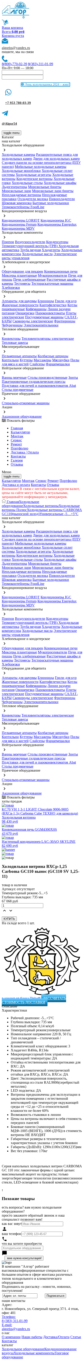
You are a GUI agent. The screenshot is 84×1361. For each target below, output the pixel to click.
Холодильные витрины (41, 506)
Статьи (75, 1337)
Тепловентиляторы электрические (48, 338)
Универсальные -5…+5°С (58, 514)
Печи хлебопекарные (29, 279)
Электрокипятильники (41, 325)
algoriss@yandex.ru (16, 48)
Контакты (18, 456)
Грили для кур (66, 301)
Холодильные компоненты (34, 1353)
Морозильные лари (16, 191)
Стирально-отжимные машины (26, 403)
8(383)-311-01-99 (40, 64)
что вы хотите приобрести (22, 1243)
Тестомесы (22, 283)
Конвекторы (11, 338)
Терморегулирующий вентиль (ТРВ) (30, 246)
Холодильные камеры (18, 154)
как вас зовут (12, 1224)
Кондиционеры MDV (18, 228)
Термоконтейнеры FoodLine (23, 207)
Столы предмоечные (17, 390)
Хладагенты (51, 250)
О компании (11, 1337)
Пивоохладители (62, 199)
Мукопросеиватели (52, 275)
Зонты (73, 377)
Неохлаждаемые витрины (21, 195)
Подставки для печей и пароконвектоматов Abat (39, 385)
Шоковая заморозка (17, 203)
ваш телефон (11, 1234)
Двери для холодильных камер (56, 158)
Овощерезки (24, 313)
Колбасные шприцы (53, 356)
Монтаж (17, 436)
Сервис (41, 481)
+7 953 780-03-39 (18, 103)
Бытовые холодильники (50, 203)
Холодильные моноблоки (21, 171)
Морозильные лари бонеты (52, 191)
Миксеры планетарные (19, 275)
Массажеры (42, 360)
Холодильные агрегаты (33, 175)
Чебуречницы (12, 325)
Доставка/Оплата (56, 1337)
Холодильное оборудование (20, 504)
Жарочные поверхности (20, 305)
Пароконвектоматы (50, 313)
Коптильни (10, 360)
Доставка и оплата (16, 485)
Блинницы (46, 301)
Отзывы (17, 464)
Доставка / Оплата (25, 452)
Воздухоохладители (30, 242)
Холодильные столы (27, 183)
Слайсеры (37, 364)
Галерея (17, 460)
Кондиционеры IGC (56, 220)
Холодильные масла (37, 254)
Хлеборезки (11, 287)
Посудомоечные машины (44, 317)
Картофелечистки (53, 305)
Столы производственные (47, 377)
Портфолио (19, 448)
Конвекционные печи (61, 271)
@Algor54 (9, 123)
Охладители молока (32, 199)
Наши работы (32, 1337)
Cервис (16, 440)
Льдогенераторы (14, 187)
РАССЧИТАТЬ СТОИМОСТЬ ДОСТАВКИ (34, 1000)
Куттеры (26, 360)
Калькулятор (20, 432)
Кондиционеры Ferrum (19, 224)
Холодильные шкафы (60, 183)
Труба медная (30, 250)
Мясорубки (60, 360)
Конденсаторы (57, 242)
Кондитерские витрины (34, 179)
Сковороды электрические (33, 321)
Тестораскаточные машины (52, 283)
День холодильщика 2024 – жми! (47, 84)
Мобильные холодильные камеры (40, 167)
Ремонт (16, 444)
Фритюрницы (64, 321)
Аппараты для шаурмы (19, 301)
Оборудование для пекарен (22, 271)
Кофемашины (36, 309)
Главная (17, 428)
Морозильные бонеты (44, 187)
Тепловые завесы (15, 343)
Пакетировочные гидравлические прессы (33, 381)
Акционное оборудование (22, 416)
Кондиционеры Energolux (57, 224)
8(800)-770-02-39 (14, 64)
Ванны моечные (14, 377)
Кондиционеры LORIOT (21, 220)
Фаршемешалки (58, 364)
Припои (8, 242)
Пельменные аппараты (19, 356)
